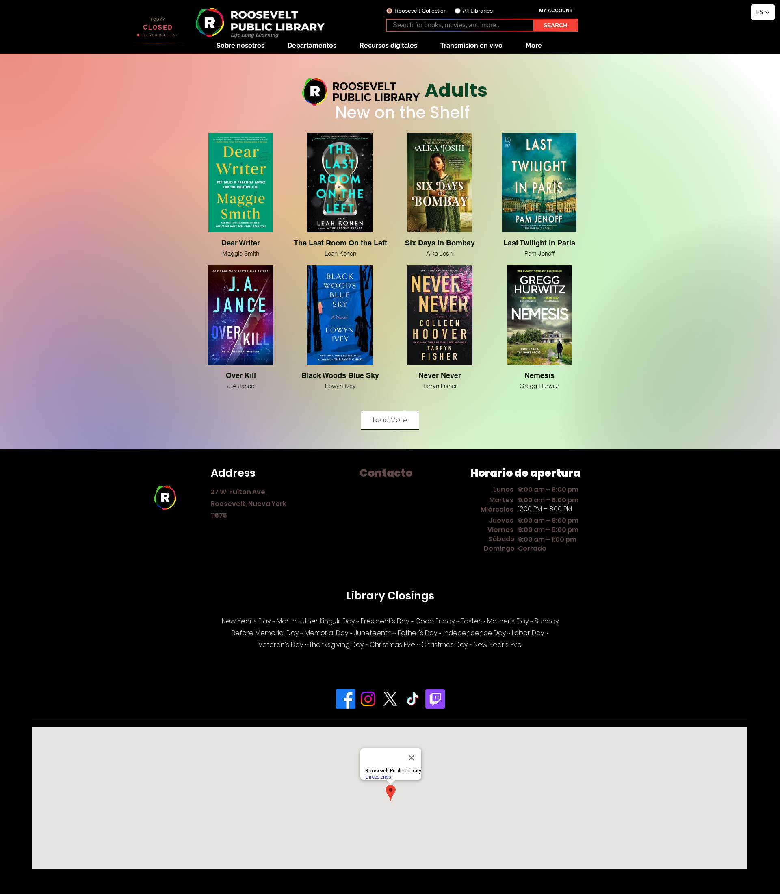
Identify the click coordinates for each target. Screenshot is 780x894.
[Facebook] (345, 699)
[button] (240, 45)
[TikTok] (412, 699)
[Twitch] (435, 699)
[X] (390, 699)
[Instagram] (368, 699)
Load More (390, 420)
